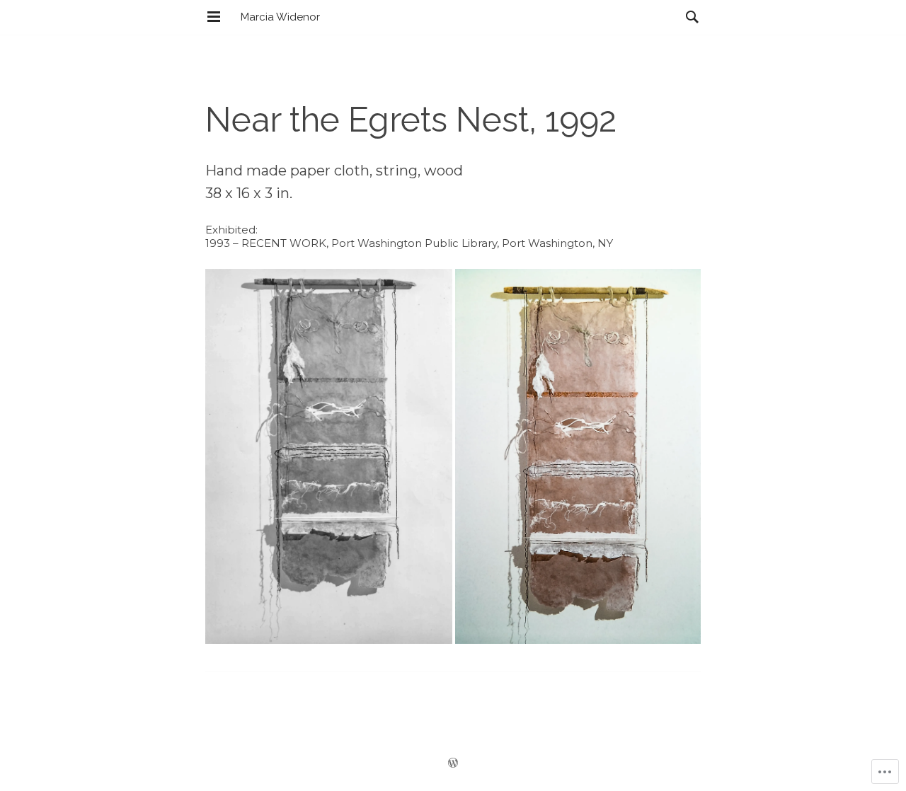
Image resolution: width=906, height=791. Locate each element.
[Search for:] (689, 16)
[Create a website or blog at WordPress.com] (453, 763)
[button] (328, 457)
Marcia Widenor (280, 17)
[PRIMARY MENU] (213, 16)
